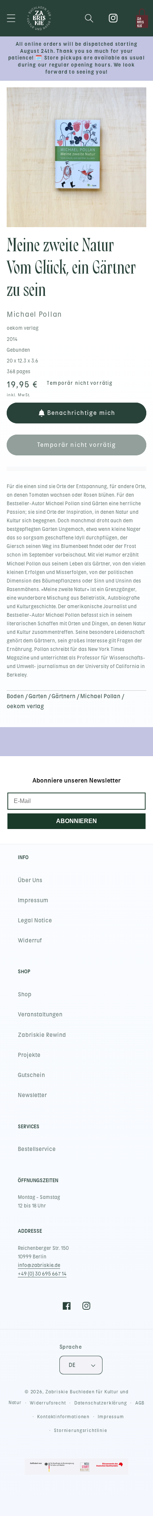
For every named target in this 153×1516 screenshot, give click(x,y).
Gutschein (31, 1075)
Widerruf (30, 940)
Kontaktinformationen (63, 1416)
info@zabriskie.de (39, 1265)
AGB (140, 1403)
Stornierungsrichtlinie (80, 1430)
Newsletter (32, 1095)
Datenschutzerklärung (100, 1403)
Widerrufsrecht (48, 1403)
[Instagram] (113, 18)
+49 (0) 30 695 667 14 (42, 1274)
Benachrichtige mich (81, 412)
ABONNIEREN (76, 821)
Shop (25, 994)
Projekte (29, 1055)
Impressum (33, 900)
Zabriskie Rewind (42, 1035)
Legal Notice (35, 920)
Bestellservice (37, 1149)
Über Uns (30, 880)
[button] (11, 18)
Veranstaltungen (40, 1014)
